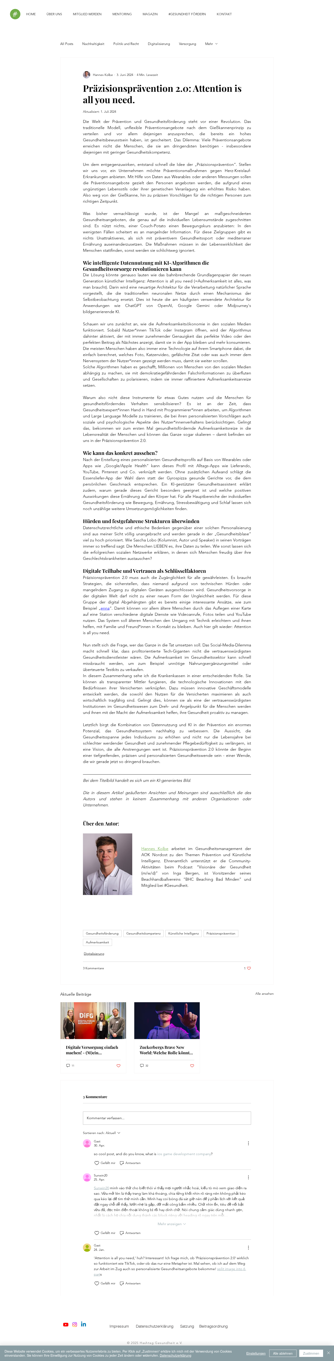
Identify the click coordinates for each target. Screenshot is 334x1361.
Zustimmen (311, 1353)
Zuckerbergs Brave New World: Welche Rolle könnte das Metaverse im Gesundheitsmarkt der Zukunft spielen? (166, 1049)
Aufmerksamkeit (97, 942)
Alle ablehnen (283, 1353)
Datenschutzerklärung (175, 1355)
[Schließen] (328, 1353)
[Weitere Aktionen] (248, 1143)
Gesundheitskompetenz (143, 933)
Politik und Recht (126, 44)
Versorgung (187, 44)
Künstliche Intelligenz (183, 933)
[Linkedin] (83, 1324)
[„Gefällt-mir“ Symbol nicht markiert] (97, 1163)
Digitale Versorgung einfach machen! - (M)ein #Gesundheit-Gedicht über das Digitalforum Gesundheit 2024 (93, 1049)
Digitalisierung (159, 44)
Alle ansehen (264, 994)
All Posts (66, 44)
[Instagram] (75, 1324)
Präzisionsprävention (221, 933)
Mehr (209, 44)
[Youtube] (66, 1324)
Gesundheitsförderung (102, 933)
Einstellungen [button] (256, 1353)
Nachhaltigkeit (93, 44)
